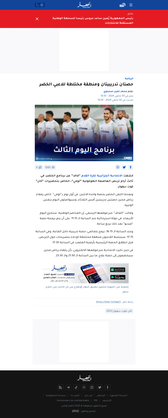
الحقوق (97, 406)
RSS (96, 401)
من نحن (88, 395)
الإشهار (101, 395)
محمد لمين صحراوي (115, 91)
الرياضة (129, 79)
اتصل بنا (75, 395)
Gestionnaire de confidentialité (73, 401)
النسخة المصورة (118, 395)
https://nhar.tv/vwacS (108, 302)
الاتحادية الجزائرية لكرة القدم (101, 176)
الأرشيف (106, 401)
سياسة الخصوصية (56, 395)
